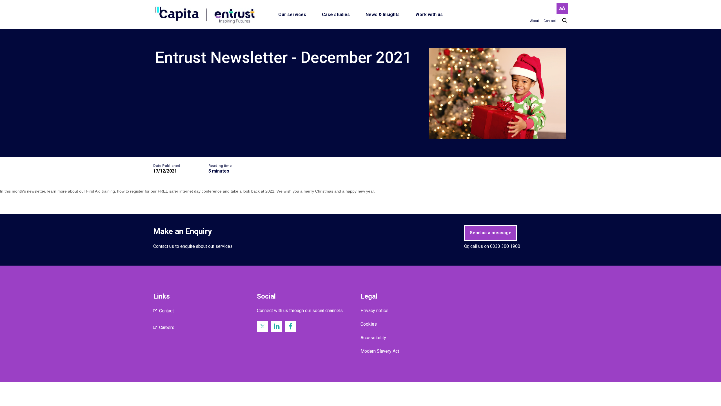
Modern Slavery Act (379, 351)
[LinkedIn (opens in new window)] (276, 326)
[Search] (562, 21)
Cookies (368, 324)
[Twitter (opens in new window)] (262, 326)
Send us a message (490, 232)
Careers (166, 327)
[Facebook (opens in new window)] (290, 326)
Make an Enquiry (182, 231)
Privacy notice (374, 310)
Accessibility (373, 337)
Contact (166, 311)
